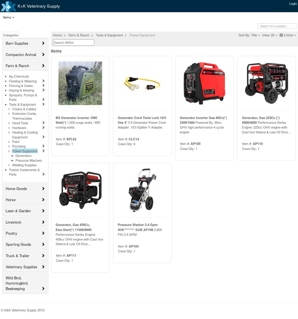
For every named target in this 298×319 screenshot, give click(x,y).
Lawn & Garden (18, 210)
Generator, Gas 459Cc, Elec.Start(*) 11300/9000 (73, 227)
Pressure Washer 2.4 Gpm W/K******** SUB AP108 (138, 227)
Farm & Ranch (17, 65)
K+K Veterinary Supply (38, 6)
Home (57, 35)
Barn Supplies (17, 43)
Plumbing (19, 146)
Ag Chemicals (19, 76)
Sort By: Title (248, 35)
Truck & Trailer (17, 255)
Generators (23, 155)
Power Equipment (25, 151)
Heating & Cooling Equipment (25, 134)
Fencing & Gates (21, 85)
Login (293, 3)
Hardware (19, 127)
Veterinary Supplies (21, 266)
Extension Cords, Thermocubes (24, 115)
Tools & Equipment (22, 104)
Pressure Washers (28, 160)
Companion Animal (21, 54)
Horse (10, 199)
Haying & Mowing (21, 90)
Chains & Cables (24, 109)
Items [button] (7, 17)
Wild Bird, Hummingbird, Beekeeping (17, 283)
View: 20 (268, 35)
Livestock (13, 222)
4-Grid (288, 35)
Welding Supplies (24, 165)
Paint (15, 141)
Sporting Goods (18, 244)
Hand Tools (20, 122)
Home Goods (16, 188)
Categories (11, 35)
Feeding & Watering (23, 81)
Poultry (11, 233)
